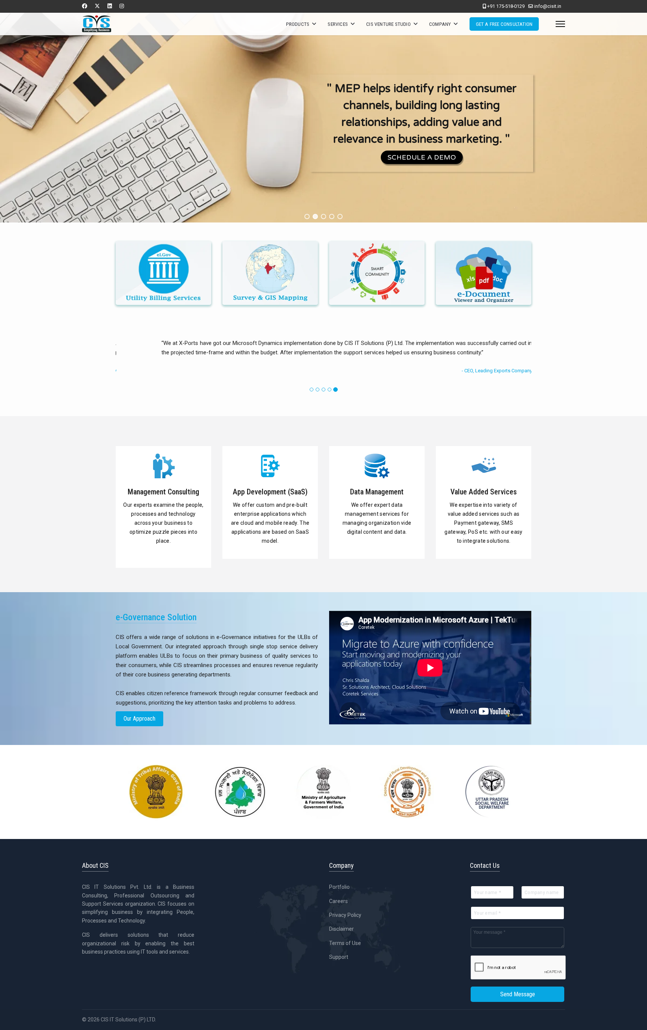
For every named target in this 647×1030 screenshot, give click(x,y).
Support (338, 957)
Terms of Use (345, 943)
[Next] (523, 360)
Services (338, 24)
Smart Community (377, 286)
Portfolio (339, 887)
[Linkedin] (109, 6)
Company (440, 24)
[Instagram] (121, 6)
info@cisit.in (547, 6)
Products (298, 24)
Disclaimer (341, 929)
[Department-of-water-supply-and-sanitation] (240, 791)
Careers (338, 901)
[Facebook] (84, 6)
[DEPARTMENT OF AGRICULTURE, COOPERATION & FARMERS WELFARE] (323, 791)
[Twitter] (97, 6)
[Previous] (123, 360)
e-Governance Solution (163, 286)
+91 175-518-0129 (506, 6)
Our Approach (139, 718)
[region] (323, 117)
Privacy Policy (345, 915)
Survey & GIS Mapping (270, 286)
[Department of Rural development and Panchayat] (407, 791)
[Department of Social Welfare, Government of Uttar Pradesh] (491, 791)
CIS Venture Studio (388, 24)
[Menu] (560, 24)
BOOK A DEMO (238, 183)
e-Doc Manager (484, 286)
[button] (307, 216)
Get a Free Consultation (504, 24)
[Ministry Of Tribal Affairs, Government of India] (156, 791)
